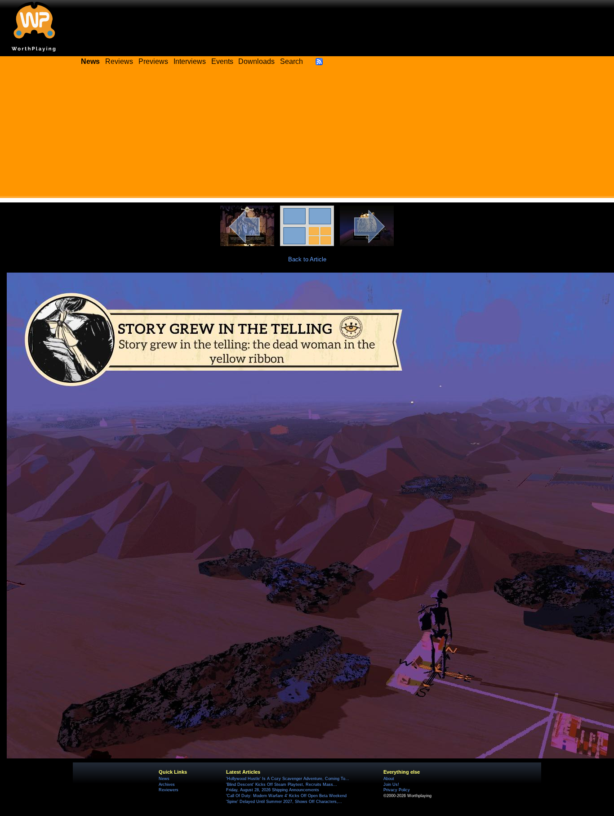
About (388, 778)
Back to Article (307, 259)
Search (291, 61)
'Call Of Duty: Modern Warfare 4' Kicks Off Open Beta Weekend (286, 796)
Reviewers (168, 790)
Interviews (190, 61)
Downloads (256, 61)
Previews (153, 61)
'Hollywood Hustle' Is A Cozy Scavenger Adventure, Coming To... (287, 778)
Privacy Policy (396, 790)
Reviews (119, 61)
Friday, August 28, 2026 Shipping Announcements (272, 790)
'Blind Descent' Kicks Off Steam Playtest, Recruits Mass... (281, 784)
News (164, 778)
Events (222, 61)
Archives (167, 784)
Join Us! (391, 784)
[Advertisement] (307, 135)
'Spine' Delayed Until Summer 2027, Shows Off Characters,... (284, 801)
